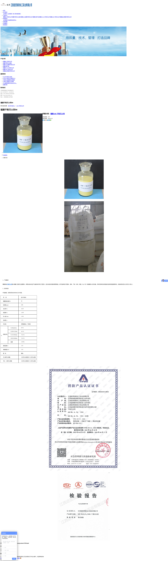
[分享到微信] (50, 120)
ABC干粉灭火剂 (20, 105)
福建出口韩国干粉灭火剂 (65, 16)
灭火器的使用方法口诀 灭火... (10, 83)
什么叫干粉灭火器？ (8, 76)
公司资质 (10, 13)
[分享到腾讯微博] (47, 120)
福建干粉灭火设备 (16, 16)
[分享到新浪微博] (46, 120)
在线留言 (5, 23)
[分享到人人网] (49, 120)
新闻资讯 (5, 18)
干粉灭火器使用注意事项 (9, 80)
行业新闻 (10, 20)
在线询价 (5, 155)
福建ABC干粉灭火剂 (55, 16)
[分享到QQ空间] (44, 120)
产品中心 (5, 15)
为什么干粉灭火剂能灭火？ (9, 78)
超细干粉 (5, 84)
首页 (4, 10)
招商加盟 (5, 21)
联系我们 (19, 13)
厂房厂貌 (14, 13)
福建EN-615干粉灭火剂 (44, 16)
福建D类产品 (36, 16)
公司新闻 (5, 20)
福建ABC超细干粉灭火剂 (27, 16)
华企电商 (18, 558)
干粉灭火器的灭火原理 (8, 81)
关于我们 (5, 12)
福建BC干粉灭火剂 (7, 16)
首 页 (9, 105)
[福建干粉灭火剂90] (23, 152)
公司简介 (5, 13)
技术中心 (14, 20)
